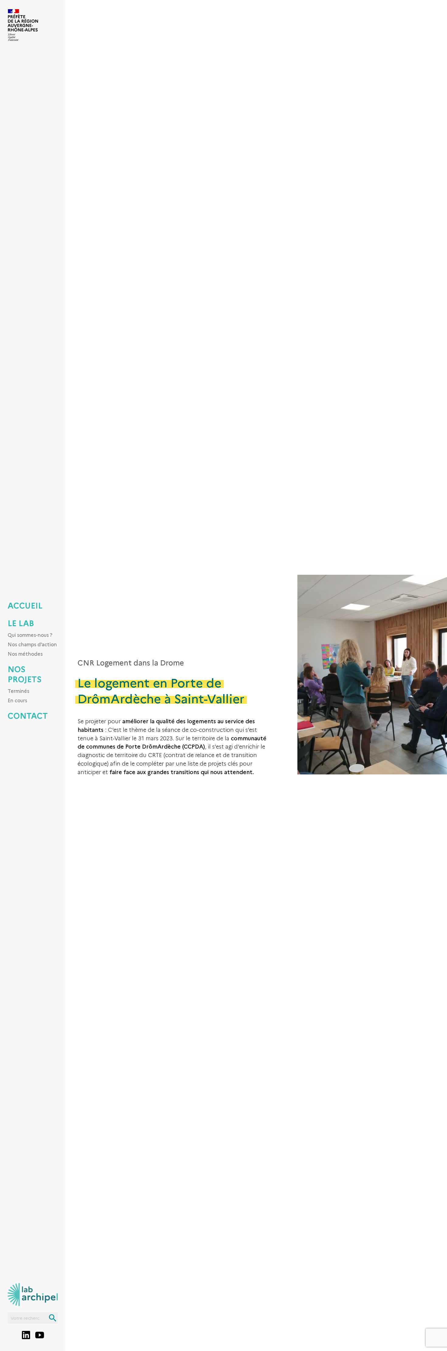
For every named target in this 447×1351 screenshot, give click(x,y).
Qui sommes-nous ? (30, 634)
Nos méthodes (25, 653)
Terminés (18, 690)
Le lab (21, 622)
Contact (28, 715)
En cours (17, 700)
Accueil (25, 605)
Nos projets (24, 673)
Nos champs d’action (32, 644)
